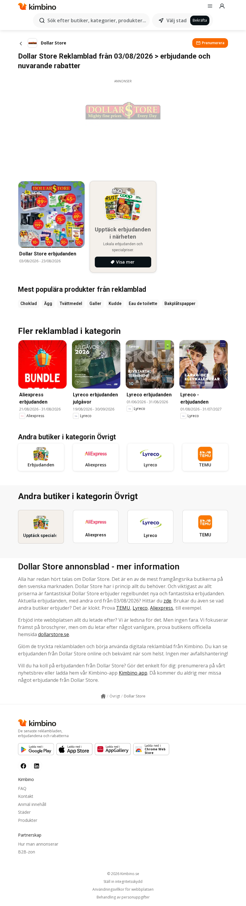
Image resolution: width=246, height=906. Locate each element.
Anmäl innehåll (32, 804)
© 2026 (123, 873)
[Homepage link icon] (103, 696)
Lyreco (140, 608)
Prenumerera (213, 42)
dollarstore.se (53, 634)
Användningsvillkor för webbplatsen (123, 889)
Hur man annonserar (38, 844)
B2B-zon (26, 852)
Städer (24, 812)
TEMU (123, 608)
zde (167, 600)
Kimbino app (133, 673)
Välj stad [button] (176, 20)
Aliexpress (161, 608)
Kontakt (25, 796)
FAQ (22, 788)
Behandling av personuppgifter (123, 897)
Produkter (27, 820)
